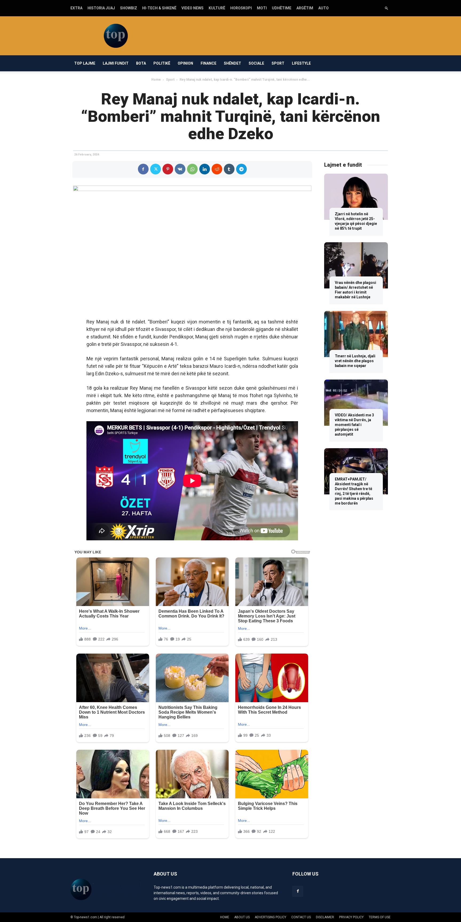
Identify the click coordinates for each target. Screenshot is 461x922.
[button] (387, 8)
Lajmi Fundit (116, 63)
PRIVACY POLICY (351, 917)
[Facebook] (143, 169)
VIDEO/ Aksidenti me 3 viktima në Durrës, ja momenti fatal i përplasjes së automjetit (354, 424)
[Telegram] (241, 169)
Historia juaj (101, 8)
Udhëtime (281, 8)
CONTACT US (301, 917)
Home (156, 79)
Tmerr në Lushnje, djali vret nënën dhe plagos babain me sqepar (355, 361)
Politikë (161, 63)
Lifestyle (301, 63)
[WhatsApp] (192, 169)
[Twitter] (155, 169)
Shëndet (232, 63)
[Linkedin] (204, 169)
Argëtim (304, 8)
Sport (278, 63)
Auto (323, 8)
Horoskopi (241, 8)
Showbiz (128, 8)
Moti (262, 8)
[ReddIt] (217, 169)
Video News (192, 8)
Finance (208, 63)
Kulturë (217, 8)
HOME (224, 917)
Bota (141, 63)
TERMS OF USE (380, 917)
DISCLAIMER (325, 917)
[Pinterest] (167, 169)
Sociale (256, 63)
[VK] (180, 169)
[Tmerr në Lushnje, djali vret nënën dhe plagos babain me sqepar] (356, 334)
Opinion (185, 63)
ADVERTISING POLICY (270, 917)
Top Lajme (84, 63)
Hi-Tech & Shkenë (159, 8)
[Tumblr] (229, 169)
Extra (76, 8)
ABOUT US (242, 917)
